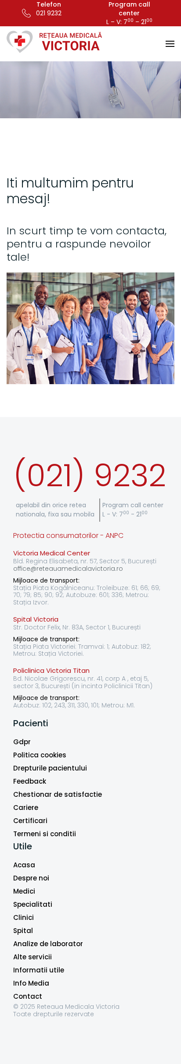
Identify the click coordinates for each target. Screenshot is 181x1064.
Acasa (24, 865)
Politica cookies (39, 755)
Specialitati (32, 904)
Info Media (31, 983)
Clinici (23, 917)
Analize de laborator (48, 943)
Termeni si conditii (44, 833)
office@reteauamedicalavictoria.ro (68, 568)
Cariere (25, 807)
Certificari (30, 820)
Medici (24, 891)
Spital (23, 930)
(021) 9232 (89, 475)
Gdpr (22, 741)
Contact (27, 996)
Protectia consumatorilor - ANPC (68, 535)
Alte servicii (32, 956)
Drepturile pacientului (50, 768)
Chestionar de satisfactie (57, 794)
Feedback (29, 781)
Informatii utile (38, 970)
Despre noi (31, 878)
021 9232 (49, 13)
